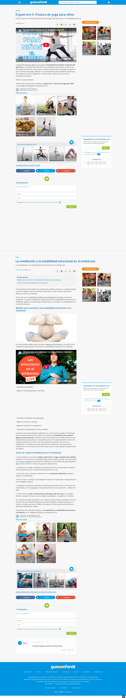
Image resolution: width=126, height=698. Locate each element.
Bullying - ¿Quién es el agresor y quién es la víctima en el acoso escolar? (104, 51)
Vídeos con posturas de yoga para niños (66, 111)
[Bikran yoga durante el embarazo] (25, 541)
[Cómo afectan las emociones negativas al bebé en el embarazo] (66, 541)
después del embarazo (54, 344)
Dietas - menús (41, 532)
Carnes (19, 128)
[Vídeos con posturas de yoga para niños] (66, 115)
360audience (68, 692)
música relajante (25, 461)
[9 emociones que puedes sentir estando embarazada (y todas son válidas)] (46, 562)
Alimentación (19, 165)
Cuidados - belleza (22, 535)
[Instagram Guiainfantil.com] (96, 163)
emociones (39, 418)
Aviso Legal (65, 672)
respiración (34, 488)
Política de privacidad (52, 672)
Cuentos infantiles (34, 592)
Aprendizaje (41, 107)
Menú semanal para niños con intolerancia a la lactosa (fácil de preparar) (88, 51)
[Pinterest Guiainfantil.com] (92, 163)
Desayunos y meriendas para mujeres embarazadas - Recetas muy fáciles (45, 537)
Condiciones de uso (42, 202)
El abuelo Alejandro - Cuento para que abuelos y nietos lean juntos (89, 36)
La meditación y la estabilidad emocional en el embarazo (25, 111)
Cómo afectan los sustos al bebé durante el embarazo (25, 559)
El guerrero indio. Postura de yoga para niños (45, 132)
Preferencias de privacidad (30, 202)
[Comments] (74, 25)
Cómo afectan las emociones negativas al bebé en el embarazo (65, 538)
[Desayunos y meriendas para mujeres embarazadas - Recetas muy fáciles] (46, 541)
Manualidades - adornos (22, 592)
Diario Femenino (76, 688)
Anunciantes (86, 672)
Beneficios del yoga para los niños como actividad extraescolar (46, 111)
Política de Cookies (54, 202)
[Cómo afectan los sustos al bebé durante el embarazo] (25, 562)
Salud (18, 11)
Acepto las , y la (38, 202)
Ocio (19, 107)
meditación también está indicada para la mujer (46, 297)
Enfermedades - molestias (24, 555)
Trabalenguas (52, 592)
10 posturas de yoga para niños (26, 144)
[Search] (95, 2)
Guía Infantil (63, 688)
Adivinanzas (44, 592)
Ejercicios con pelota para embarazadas (29, 571)
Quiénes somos (28, 672)
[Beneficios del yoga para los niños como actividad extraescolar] (46, 115)
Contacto (75, 672)
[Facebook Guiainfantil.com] (88, 163)
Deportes (61, 108)
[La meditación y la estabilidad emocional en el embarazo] (25, 115)
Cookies (39, 672)
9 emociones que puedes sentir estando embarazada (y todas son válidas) (46, 558)
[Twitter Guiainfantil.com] (100, 163)
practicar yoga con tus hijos (35, 65)
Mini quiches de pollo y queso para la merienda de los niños (25, 132)
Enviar (71, 206)
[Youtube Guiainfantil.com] (104, 163)
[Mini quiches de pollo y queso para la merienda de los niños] (25, 136)
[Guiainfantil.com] (38, 3)
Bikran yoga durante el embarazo (24, 538)
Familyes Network (50, 688)
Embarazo (31, 165)
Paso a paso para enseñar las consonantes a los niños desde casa (104, 37)
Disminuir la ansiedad (25, 387)
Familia (38, 165)
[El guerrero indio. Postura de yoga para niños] (46, 136)
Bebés (26, 165)
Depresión (61, 534)
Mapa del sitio (98, 672)
